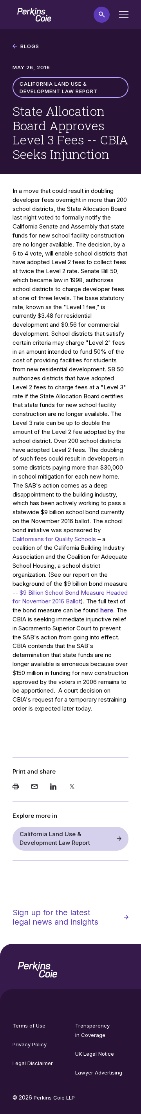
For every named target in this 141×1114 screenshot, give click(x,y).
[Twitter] (72, 787)
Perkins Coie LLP (54, 1097)
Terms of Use (29, 1025)
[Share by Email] (34, 787)
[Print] (16, 787)
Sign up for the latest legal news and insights (55, 917)
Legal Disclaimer (33, 1063)
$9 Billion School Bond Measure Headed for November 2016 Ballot (70, 597)
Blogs (29, 46)
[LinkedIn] (53, 787)
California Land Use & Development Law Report (55, 838)
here (106, 610)
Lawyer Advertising (98, 1072)
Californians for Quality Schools (54, 539)
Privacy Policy (30, 1044)
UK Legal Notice (94, 1054)
